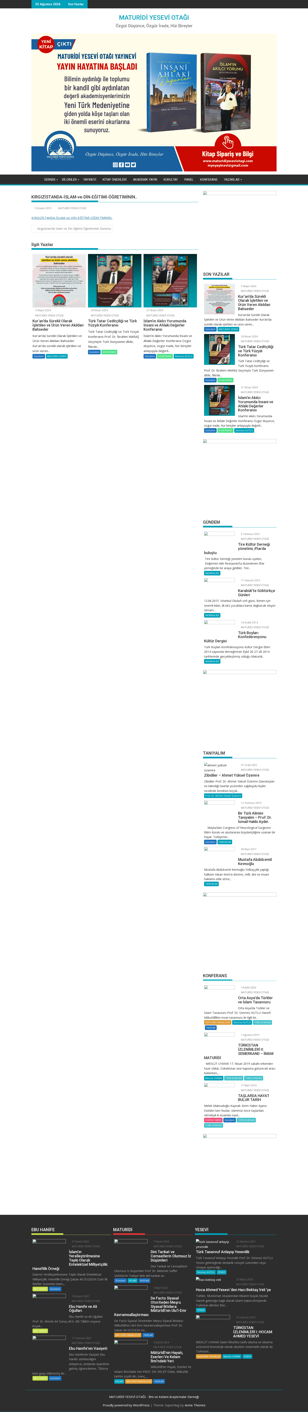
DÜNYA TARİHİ (213, 1120)
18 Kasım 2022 (80, 1296)
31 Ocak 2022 (248, 765)
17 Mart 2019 (248, 1085)
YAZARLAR (231, 179)
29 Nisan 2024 (99, 310)
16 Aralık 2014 (249, 622)
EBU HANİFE (40, 1288)
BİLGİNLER (69, 179)
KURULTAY (171, 179)
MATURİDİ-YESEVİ (56, 356)
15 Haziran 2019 (245, 1317)
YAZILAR (210, 1027)
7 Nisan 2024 (161, 1241)
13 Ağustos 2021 (246, 1241)
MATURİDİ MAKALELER (217, 1022)
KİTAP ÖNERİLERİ (115, 179)
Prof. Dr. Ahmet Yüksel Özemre (223, 795)
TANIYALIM (225, 841)
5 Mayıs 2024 (43, 310)
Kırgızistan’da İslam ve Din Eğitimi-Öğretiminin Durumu (74, 229)
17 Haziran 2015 (250, 580)
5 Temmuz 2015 (250, 534)
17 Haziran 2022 (81, 1338)
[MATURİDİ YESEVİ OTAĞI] (35, 179)
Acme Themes (195, 1405)
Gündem (39, 356)
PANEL (189, 179)
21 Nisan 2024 (154, 310)
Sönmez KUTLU (183, 356)
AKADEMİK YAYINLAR (208, 1356)
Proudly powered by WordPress (126, 1405)
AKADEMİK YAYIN (145, 179)
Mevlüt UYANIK (213, 1078)
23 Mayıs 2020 (244, 1279)
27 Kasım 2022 (80, 1241)
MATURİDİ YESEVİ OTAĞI (154, 17)
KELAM (132, 1280)
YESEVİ (221, 1272)
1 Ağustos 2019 (249, 1035)
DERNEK (50, 179)
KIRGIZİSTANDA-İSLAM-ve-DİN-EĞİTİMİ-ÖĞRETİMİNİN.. (72, 218)
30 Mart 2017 (248, 849)
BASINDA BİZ (212, 573)
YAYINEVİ (89, 179)
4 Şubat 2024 (161, 1342)
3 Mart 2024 (160, 1288)
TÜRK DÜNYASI (262, 1022)
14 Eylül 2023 (248, 987)
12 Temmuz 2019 (250, 803)
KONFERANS (208, 179)
